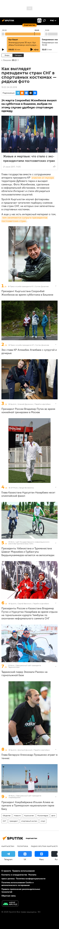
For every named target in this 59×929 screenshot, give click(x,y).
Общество (7, 815)
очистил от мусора (43, 177)
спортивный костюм (29, 821)
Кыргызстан (29, 815)
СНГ (4, 821)
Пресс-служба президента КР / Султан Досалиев (29, 286)
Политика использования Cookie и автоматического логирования (17, 883)
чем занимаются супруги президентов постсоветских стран (24, 219)
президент (13, 821)
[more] (54, 166)
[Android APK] (10, 904)
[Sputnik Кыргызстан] (8, 21)
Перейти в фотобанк (43, 404)
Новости (17, 815)
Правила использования (23, 870)
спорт (43, 821)
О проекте (6, 870)
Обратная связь (8, 895)
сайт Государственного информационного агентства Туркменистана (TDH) (28, 543)
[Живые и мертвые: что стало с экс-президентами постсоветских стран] (29, 134)
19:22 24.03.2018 (9, 87)
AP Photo (14, 488)
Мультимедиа (42, 815)
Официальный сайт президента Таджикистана (24, 666)
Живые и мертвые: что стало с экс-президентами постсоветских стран (29, 158)
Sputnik (13, 404)
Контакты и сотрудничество (14, 874)
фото (53, 815)
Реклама (32, 874)
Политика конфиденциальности (30, 878)
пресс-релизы (8, 878)
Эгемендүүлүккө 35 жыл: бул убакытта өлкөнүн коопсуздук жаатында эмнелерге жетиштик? (22, 46)
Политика (22, 846)
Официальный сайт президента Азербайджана (25, 796)
